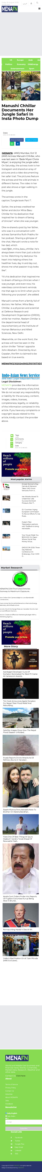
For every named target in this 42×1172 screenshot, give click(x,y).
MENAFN (7, 153)
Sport (30, 69)
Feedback (9, 1104)
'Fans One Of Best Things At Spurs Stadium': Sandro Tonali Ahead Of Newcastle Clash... (18, 839)
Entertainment (14, 69)
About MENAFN (11, 1097)
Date (5, 133)
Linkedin (18, 1150)
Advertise (8, 1094)
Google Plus (19, 1144)
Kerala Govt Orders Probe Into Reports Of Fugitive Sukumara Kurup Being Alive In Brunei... (20, 898)
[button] (31, 3)
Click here (20, 1076)
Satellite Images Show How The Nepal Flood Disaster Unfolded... (19, 731)
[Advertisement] (21, 34)
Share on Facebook (17, 140)
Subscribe (23, 1128)
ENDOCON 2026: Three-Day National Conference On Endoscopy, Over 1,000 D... (31, 552)
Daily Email (19, 1147)
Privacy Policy (10, 1088)
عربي (25, 3)
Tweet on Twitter (31, 140)
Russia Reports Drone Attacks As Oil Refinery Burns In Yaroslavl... (18, 759)
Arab (30, 60)
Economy (21, 64)
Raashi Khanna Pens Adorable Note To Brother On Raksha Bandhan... (19, 811)
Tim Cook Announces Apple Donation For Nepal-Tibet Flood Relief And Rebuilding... (19, 703)
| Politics (8, 64)
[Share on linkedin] (18, 144)
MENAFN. (17, 1165)
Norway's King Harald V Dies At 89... (18, 930)
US (8, 60)
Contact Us (9, 1091)
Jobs (7, 1101)
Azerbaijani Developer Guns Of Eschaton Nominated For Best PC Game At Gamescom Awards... (20, 674)
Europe (20, 60)
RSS (16, 1154)
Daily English (12, 1113)
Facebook (18, 1138)
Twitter (17, 1141)
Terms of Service (11, 1084)
